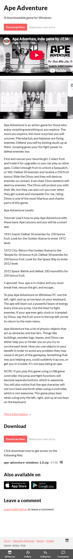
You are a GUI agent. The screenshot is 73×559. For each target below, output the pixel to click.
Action (15, 545)
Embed (50, 540)
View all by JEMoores (23, 540)
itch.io (7, 540)
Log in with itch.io (15, 509)
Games (7, 545)
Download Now (15, 27)
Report (40, 540)
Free (23, 545)
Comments (63, 556)
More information (16, 414)
